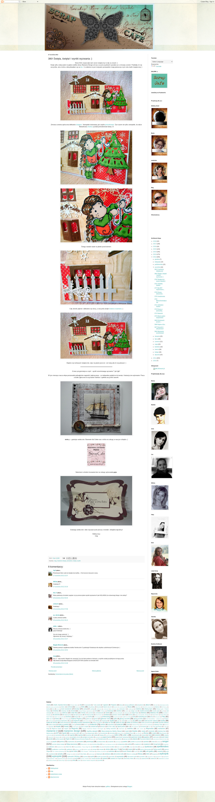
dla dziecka (56, 714)
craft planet (57, 712)
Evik (134, 716)
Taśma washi (157, 749)
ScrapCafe (157, 744)
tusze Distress (127, 751)
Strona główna (96, 671)
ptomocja (118, 741)
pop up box (118, 739)
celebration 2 (122, 709)
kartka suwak (52, 724)
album (148, 705)
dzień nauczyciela (59, 716)
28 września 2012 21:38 (60, 663)
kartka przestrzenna (146, 722)
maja (156, 344)
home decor (86, 720)
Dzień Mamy (164, 714)
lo (128, 726)
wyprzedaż (111, 756)
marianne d (51, 731)
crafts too (64, 713)
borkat (48, 709)
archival (69, 707)
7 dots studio (96, 705)
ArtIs (82, 707)
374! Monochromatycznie (161, 300)
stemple (101, 749)
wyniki (79, 560)
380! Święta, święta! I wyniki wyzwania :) (161, 275)
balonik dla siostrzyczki (120, 707)
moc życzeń (139, 733)
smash (131, 746)
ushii (167, 751)
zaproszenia (145, 758)
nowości (157, 735)
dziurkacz (68, 716)
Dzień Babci (155, 714)
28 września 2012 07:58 (60, 609)
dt (124, 714)
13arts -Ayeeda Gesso (60, 705)
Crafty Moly (74, 713)
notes (150, 735)
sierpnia (157, 336)
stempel (94, 749)
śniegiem (79, 124)
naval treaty (109, 735)
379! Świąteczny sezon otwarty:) (160, 280)
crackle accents (144, 711)
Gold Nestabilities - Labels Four (154, 718)
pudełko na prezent (136, 741)
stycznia (157, 354)
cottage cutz (133, 711)
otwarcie (57, 737)
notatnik (144, 735)
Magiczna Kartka (56, 728)
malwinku (130, 728)
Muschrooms (163, 733)
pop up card (127, 739)
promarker (69, 560)
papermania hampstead (122, 737)
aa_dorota (56, 615)
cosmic (126, 711)
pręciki (55, 741)
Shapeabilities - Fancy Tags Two (82, 746)
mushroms (49, 735)
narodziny (88, 735)
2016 (155, 246)
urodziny (160, 751)
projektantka (71, 741)
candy (85, 709)
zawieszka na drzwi (164, 758)
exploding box (142, 716)
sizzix (94, 747)
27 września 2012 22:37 (60, 575)
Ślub (123, 749)
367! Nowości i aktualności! (159, 328)
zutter (79, 760)
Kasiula (78, 724)
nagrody (80, 735)
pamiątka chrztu (75, 737)
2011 (155, 358)
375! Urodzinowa (160, 296)
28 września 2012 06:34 (60, 598)
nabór (65, 735)
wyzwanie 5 (159, 756)
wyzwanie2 (70, 758)
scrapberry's (137, 744)
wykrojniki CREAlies (74, 756)
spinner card (78, 749)
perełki (50, 739)
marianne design (61, 560)
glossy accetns (138, 718)
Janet (123, 720)
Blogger (129, 786)
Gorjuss (166, 718)
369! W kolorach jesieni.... (159, 321)
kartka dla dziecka (52, 722)
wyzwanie (120, 756)
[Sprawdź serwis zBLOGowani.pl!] (159, 368)
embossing (106, 716)
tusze (118, 751)
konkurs (103, 724)
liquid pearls (121, 726)
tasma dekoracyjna (145, 749)
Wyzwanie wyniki (132, 756)
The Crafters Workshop (58, 751)
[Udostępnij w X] (71, 558)
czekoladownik (99, 712)
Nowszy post (52, 671)
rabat (153, 741)
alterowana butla (164, 705)
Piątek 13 (68, 739)
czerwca (157, 341)
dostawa (106, 714)
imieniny (97, 720)
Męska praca (50, 733)
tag (136, 749)
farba (151, 716)
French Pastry (65, 718)
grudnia (157, 259)
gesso (96, 718)
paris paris (156, 737)
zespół (68, 760)
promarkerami (109, 124)
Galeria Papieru (76, 718)
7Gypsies (113, 705)
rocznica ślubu (96, 744)
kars (140, 721)
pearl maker (165, 737)
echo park (83, 716)
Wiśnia (55, 581)
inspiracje (104, 720)
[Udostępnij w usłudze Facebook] (74, 558)
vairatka (60, 754)
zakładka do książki (115, 758)
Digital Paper (135, 712)
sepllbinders (51, 746)
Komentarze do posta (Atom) (64, 674)
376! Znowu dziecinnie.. (159, 293)
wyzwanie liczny (61, 758)
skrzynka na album (109, 746)
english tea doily (126, 716)
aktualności (140, 705)
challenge (130, 709)
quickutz (146, 741)
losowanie (143, 726)
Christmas (55, 711)
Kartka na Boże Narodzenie (81, 722)
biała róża (137, 707)
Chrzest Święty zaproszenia (85, 711)
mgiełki (64, 733)
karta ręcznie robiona (151, 721)
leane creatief (84, 726)
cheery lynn (148, 709)
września (158, 267)
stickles (108, 749)
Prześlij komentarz (56, 667)
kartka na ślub (120, 722)
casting (92, 709)
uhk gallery (150, 751)
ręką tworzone (54, 777)
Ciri (96, 711)
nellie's (116, 735)
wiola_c (55, 626)
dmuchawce (99, 714)
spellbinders (163, 746)
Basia (129, 707)
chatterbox (138, 709)
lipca (156, 339)
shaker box (68, 746)
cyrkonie (90, 712)
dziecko (131, 714)
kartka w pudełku (63, 724)
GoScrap (50, 720)
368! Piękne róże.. (160, 324)
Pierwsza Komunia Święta (82, 739)
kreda (128, 724)
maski (127, 731)
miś (98, 733)
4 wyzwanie (87, 705)
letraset (103, 726)
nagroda (72, 735)
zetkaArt (56, 604)
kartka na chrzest (97, 722)
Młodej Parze (129, 733)
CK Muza (102, 711)
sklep (100, 746)
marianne (161, 728)
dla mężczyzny (67, 714)
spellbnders (70, 749)
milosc (78, 733)
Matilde (134, 731)
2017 (155, 244)
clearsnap (110, 711)
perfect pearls (59, 739)
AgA (54, 570)
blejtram (157, 707)
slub (125, 747)
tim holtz (74, 751)
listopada (158, 262)
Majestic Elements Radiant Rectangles (92, 728)
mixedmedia (104, 733)
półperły (134, 739)
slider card (119, 746)
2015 (155, 249)
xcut (76, 758)
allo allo (156, 705)
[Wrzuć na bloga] (69, 558)
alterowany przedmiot (53, 707)
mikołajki (72, 733)
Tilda (67, 751)
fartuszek (157, 716)
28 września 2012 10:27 (60, 639)
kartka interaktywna (65, 722)
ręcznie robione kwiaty (58, 744)
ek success (97, 716)
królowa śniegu (136, 724)
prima (62, 741)
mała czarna (140, 728)
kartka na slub (109, 722)
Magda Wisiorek (58, 645)
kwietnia (157, 347)
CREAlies (83, 712)
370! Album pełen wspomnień (160, 316)
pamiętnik (98, 737)
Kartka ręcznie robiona (162, 722)
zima (73, 760)
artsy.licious (91, 707)
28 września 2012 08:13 (60, 620)
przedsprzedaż (101, 741)
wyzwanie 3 (142, 756)
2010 (155, 360)
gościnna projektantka (61, 720)
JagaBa (111, 721)
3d (80, 705)
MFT (57, 733)
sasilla (129, 744)
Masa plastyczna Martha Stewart (112, 731)
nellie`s (125, 735)
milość (83, 733)
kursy (51, 726)
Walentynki (99, 754)
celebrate (99, 709)
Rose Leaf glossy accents (108, 744)
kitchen (86, 724)
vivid (76, 754)
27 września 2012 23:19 (60, 586)
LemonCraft (94, 726)
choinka (89, 127)
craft (163, 711)
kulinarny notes (158, 724)
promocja (89, 741)
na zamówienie (58, 735)
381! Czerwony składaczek (159, 270)
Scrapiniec (166, 744)
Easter (76, 716)
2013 (155, 254)
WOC (147, 754)
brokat (77, 709)
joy (134, 721)
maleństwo (121, 728)
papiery (146, 737)
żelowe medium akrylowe (89, 760)
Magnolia (74, 728)
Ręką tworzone (72, 744)
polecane (110, 739)
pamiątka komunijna (87, 737)
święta (74, 560)
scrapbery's (146, 744)
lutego (157, 352)
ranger (165, 741)
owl (62, 737)
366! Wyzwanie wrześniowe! (159, 332)
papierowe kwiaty (136, 737)
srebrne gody (87, 749)
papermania (107, 737)
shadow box (60, 746)
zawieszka (153, 758)
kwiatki (58, 726)
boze (58, 709)
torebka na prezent (101, 751)
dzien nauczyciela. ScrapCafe (142, 714)
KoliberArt (93, 724)
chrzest (73, 711)
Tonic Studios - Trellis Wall (87, 751)
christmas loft (64, 711)
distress (143, 713)
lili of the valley (111, 726)
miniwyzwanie (91, 733)
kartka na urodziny (132, 722)
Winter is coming (131, 754)
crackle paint (155, 711)
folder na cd (49, 718)
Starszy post (140, 671)
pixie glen (93, 739)
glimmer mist (105, 718)
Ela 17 (55, 593)
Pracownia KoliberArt (145, 739)
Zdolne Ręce (61, 760)
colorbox (119, 711)
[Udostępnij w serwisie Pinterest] (76, 558)
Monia (146, 733)
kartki (73, 724)
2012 (155, 257)
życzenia (99, 760)
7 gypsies (105, 705)
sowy (141, 746)
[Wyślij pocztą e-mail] (67, 558)
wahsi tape (92, 754)
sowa (136, 746)
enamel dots (117, 716)
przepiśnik (110, 741)
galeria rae (89, 718)
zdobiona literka (52, 760)
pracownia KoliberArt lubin (160, 739)
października (159, 264)
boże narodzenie (66, 709)
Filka (163, 716)
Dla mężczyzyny (77, 714)
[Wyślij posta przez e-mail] (63, 558)
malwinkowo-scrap (56, 774)
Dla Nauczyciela (89, 714)
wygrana (155, 754)
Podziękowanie (102, 739)
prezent (48, 741)
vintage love (70, 754)
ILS (92, 720)
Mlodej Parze (120, 733)
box (53, 709)
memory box (162, 731)
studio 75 (116, 749)
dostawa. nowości (117, 714)
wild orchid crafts (118, 754)
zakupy (138, 758)
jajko (118, 720)
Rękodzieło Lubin (85, 744)
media (143, 731)
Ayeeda (99, 707)
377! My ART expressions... (160, 288)
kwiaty (66, 726)
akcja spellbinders (130, 705)
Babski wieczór (107, 707)
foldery (57, 718)
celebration (114, 709)
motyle (154, 733)
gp (70, 720)
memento (151, 731)
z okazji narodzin (95, 758)
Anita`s (63, 707)
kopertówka (111, 724)
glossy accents (124, 718)
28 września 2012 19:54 (60, 650)
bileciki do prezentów (147, 707)
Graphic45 (76, 721)
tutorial (136, 751)
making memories (111, 728)
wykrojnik (164, 753)
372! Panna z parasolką (159, 310)
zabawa (104, 758)
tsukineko (111, 751)
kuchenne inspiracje (147, 724)
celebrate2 (106, 709)
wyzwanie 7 (52, 758)
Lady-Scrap (76, 726)
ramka (158, 741)
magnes (66, 728)
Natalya (102, 735)
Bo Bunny (164, 707)
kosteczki (119, 724)
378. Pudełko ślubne (159, 284)
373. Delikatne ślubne (159, 305)
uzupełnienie (51, 754)
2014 (155, 252)
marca (157, 349)
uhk (141, 751)
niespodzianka (135, 735)
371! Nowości (159, 313)
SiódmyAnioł (54, 768)
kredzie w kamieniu (115, 309)
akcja (121, 705)
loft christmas (135, 726)
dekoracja (127, 712)
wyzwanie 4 (151, 756)
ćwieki (107, 713)
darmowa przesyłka (117, 712)
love (149, 726)
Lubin (165, 726)
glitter (115, 718)
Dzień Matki (49, 716)
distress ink (154, 713)
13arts (48, 705)
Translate (158, 66)
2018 (155, 241)
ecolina (90, 716)
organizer (50, 737)
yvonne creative (85, 758)
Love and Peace (157, 726)
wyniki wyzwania (101, 756)
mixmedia (112, 733)
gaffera (108, 786)
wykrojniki (56, 756)
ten (82, 67)
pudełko (124, 741)
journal (129, 720)
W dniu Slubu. (83, 754)
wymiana (85, 756)
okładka (166, 735)
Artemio (77, 707)
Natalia (95, 735)
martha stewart (92, 731)
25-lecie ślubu (73, 705)
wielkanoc (108, 754)
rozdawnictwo (121, 744)
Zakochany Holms (128, 758)
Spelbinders (149, 747)
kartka (163, 721)
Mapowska (150, 728)
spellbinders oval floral (58, 749)
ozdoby (67, 737)
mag (55, 560)
